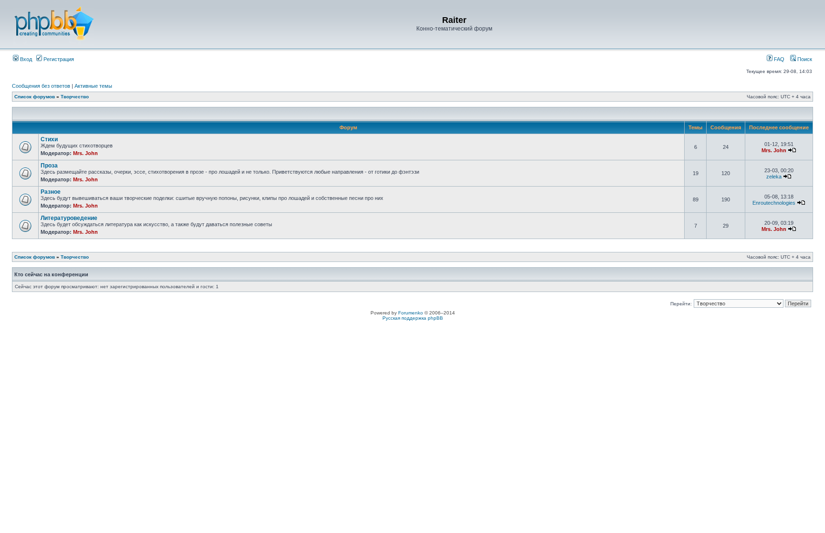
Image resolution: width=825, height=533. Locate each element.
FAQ (778, 59)
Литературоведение (69, 218)
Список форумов (34, 96)
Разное (51, 191)
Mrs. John (85, 153)
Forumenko (410, 312)
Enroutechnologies (773, 203)
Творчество (75, 96)
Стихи (49, 139)
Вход (25, 59)
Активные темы (93, 86)
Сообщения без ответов (41, 86)
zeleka (774, 176)
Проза (49, 165)
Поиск (804, 59)
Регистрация (58, 59)
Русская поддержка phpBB (412, 318)
